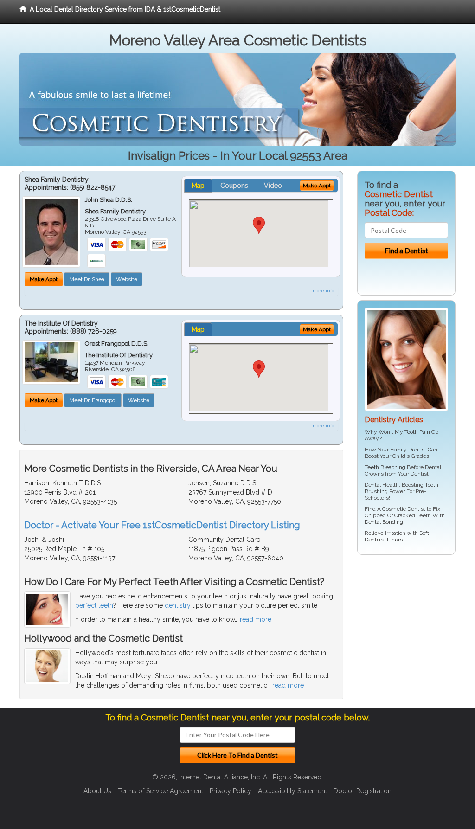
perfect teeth (94, 605)
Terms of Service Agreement (160, 791)
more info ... (325, 290)
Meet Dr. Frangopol (92, 400)
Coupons (234, 185)
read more (255, 619)
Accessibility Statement (292, 791)
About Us (97, 791)
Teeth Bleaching (385, 467)
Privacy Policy (230, 791)
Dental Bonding (384, 522)
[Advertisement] (404, 633)
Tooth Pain (417, 432)
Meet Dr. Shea (86, 279)
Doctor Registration (363, 791)
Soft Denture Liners (397, 536)
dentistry (178, 605)
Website (126, 279)
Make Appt (44, 279)
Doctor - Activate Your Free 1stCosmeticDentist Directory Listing (162, 525)
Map (198, 185)
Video (273, 185)
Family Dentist (408, 449)
